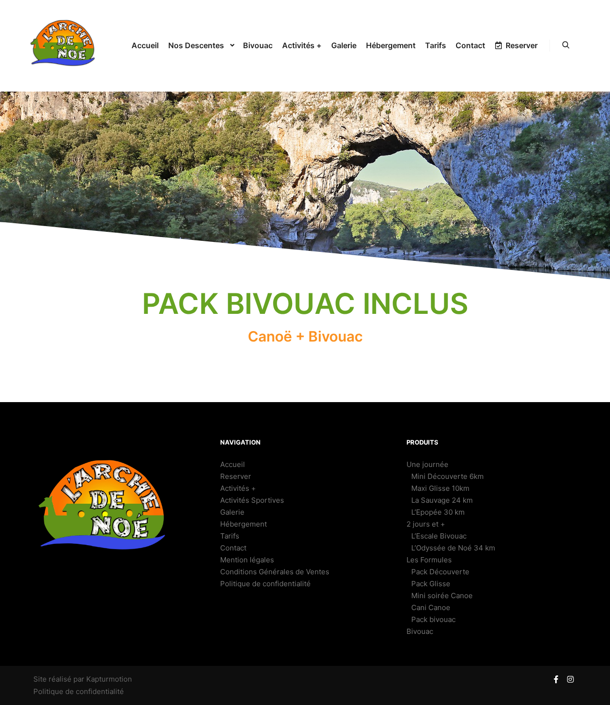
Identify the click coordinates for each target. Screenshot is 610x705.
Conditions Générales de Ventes (274, 571)
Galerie (232, 512)
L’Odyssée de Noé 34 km (453, 547)
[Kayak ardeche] (64, 45)
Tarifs (229, 535)
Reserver (235, 476)
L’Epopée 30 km (438, 512)
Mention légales (247, 559)
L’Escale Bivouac (439, 535)
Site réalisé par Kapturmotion (82, 679)
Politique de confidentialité (265, 583)
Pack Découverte (440, 571)
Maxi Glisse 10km (440, 488)
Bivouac (420, 631)
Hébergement (243, 524)
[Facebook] (556, 679)
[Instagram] (570, 679)
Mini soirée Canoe (442, 595)
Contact (233, 547)
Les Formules (429, 559)
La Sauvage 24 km (442, 500)
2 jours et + (426, 524)
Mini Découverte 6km (447, 476)
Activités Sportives (252, 500)
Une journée (427, 464)
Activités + (238, 488)
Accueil (232, 464)
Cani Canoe (430, 607)
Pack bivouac (433, 619)
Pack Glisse (430, 583)
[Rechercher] (565, 45)
